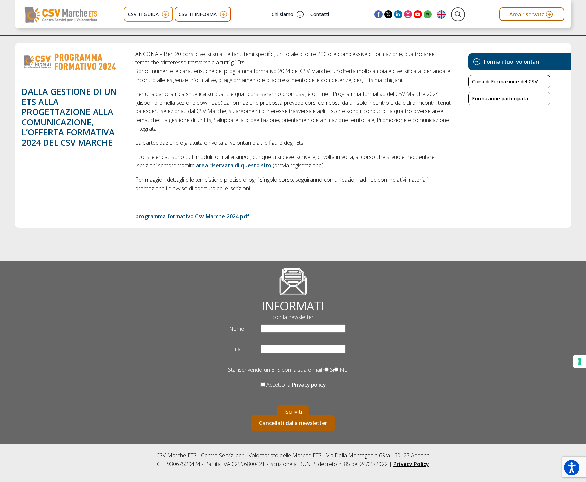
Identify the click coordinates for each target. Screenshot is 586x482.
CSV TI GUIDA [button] (143, 14)
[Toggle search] (458, 14)
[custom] (428, 14)
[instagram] (408, 14)
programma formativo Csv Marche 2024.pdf (192, 216)
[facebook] (378, 14)
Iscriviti (293, 411)
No (343, 369)
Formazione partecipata (500, 98)
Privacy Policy (411, 464)
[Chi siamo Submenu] (300, 14)
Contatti (319, 14)
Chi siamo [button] (282, 14)
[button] (571, 467)
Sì (331, 369)
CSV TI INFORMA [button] (198, 14)
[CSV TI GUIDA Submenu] (165, 14)
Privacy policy (309, 385)
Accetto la (295, 385)
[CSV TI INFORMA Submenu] (223, 14)
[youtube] (418, 14)
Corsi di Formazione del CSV (505, 81)
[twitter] (388, 14)
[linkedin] (398, 14)
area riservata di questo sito (233, 165)
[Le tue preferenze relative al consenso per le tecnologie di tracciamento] (579, 361)
